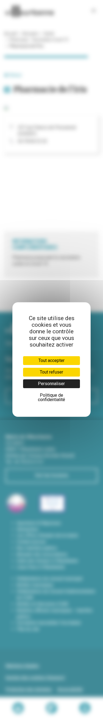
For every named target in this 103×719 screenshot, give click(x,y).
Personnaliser (51, 383)
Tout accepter (51, 360)
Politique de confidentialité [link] (51, 397)
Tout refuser (51, 372)
